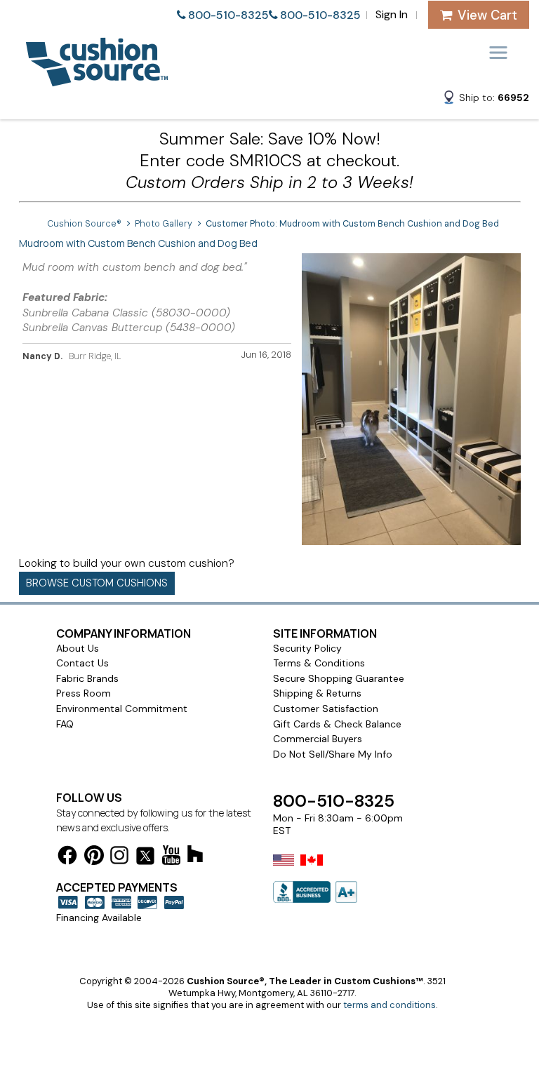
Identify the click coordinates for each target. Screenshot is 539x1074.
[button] (485, 99)
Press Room (83, 693)
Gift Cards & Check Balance (337, 724)
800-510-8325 (228, 15)
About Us (77, 648)
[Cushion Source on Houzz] (195, 856)
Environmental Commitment (121, 708)
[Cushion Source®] (97, 79)
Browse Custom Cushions (97, 583)
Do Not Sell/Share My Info (332, 754)
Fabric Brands (87, 678)
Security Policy (307, 648)
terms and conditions (389, 1005)
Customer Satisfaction (325, 708)
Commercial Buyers (317, 738)
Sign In (391, 14)
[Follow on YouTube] (171, 857)
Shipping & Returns (317, 693)
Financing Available (99, 917)
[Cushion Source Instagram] (119, 857)
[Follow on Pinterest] (94, 857)
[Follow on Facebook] (67, 857)
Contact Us (82, 663)
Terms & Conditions (319, 663)
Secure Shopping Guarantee (338, 678)
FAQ (65, 724)
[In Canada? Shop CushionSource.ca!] (311, 869)
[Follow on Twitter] (145, 858)
